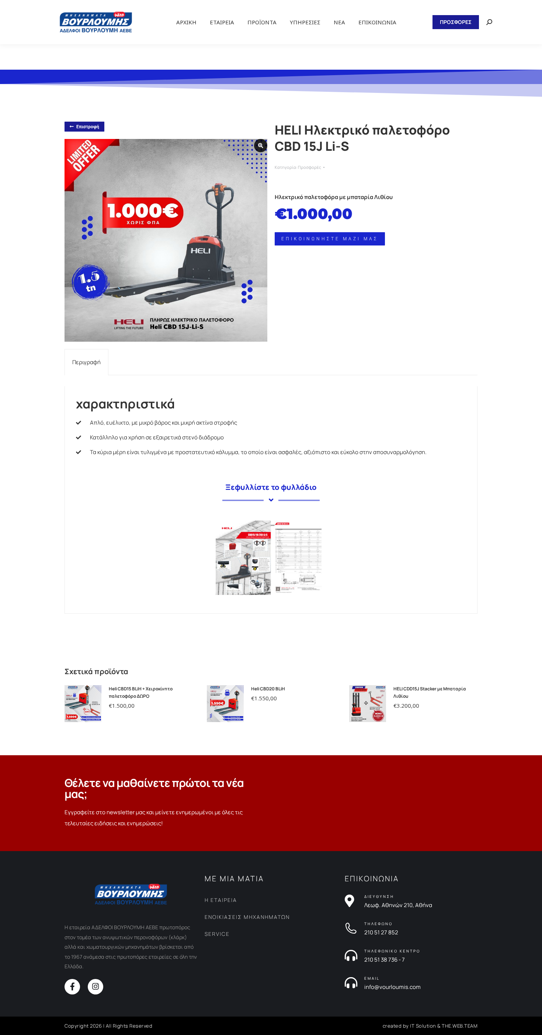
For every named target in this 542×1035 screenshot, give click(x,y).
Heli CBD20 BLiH (268, 689)
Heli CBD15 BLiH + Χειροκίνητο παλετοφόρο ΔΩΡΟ (141, 692)
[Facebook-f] (72, 986)
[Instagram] (95, 986)
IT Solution (423, 1025)
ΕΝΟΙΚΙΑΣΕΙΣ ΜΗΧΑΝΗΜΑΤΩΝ (247, 916)
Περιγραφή (86, 362)
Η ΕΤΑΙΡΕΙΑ (221, 899)
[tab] (86, 362)
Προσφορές (309, 167)
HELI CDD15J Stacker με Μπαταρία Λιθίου (429, 692)
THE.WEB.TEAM (459, 1025)
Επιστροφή (87, 126)
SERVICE (217, 933)
